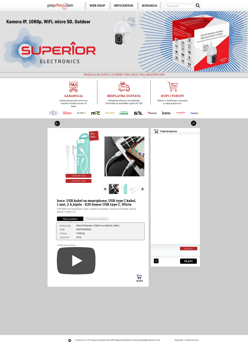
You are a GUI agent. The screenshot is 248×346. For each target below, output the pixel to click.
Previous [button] (105, 189)
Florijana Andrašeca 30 (98, 340)
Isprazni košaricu (188, 248)
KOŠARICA (149, 5)
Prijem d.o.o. (81, 340)
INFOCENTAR (123, 5)
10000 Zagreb (115, 340)
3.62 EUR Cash (78, 180)
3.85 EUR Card (79, 175)
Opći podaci (70, 218)
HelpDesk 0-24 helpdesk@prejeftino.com (141, 340)
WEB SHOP (97, 5)
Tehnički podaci (96, 218)
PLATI (188, 261)
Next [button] (142, 189)
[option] (124, 41)
